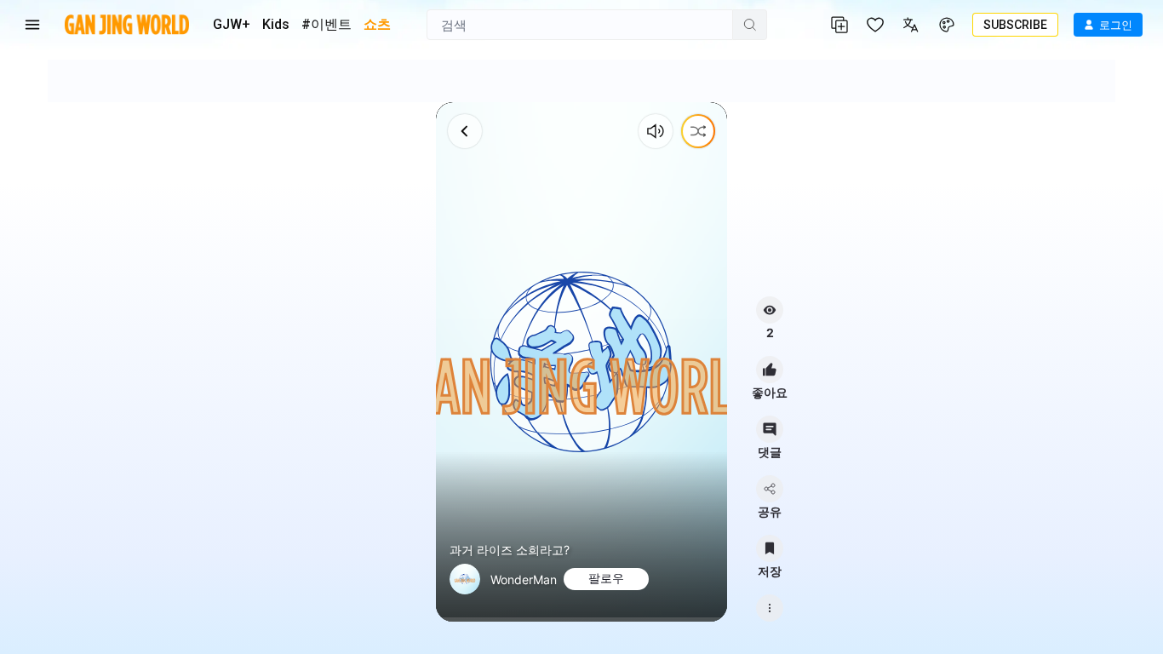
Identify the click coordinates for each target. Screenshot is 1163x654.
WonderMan (523, 579)
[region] (582, 362)
